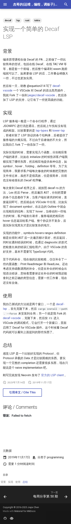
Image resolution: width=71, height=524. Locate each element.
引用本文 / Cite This (22, 392)
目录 (5, 474)
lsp (18, 20)
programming (55, 457)
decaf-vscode (12, 318)
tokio (37, 20)
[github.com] (5, 518)
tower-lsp (58, 130)
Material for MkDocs (25, 511)
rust (27, 20)
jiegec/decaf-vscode (41, 95)
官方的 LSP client (52, 375)
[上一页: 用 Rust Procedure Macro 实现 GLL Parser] (5, 495)
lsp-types (42, 130)
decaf (8, 20)
